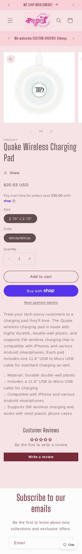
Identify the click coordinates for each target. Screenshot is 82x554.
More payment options (41, 302)
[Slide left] (30, 131)
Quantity (10, 249)
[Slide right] (51, 131)
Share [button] (15, 173)
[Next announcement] (73, 5)
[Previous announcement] (8, 5)
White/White (20, 238)
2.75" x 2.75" (20, 219)
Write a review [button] (41, 457)
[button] (10, 20)
